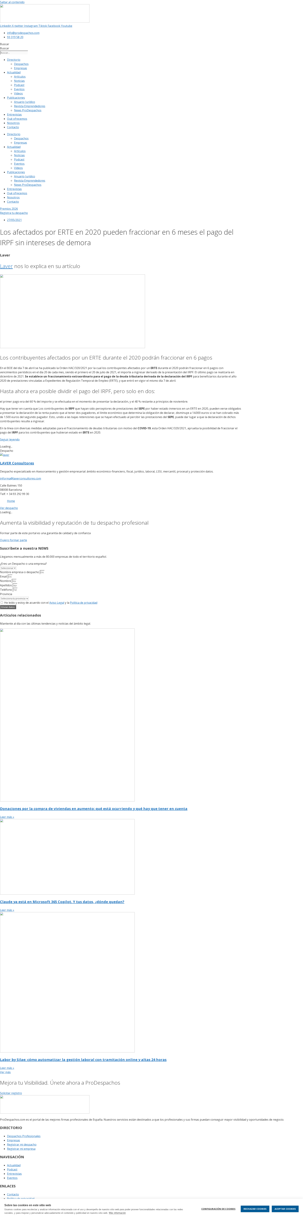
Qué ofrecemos (17, 119)
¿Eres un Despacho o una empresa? (23, 564)
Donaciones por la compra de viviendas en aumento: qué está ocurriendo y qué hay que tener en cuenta (93, 808)
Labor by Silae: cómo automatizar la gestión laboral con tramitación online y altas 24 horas (83, 1059)
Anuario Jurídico (24, 102)
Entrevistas (14, 114)
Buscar (4, 44)
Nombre (6, 581)
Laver (6, 266)
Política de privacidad (83, 603)
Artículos (20, 77)
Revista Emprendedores (29, 106)
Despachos (21, 64)
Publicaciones (16, 98)
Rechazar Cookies (255, 1208)
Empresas (20, 68)
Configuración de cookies (218, 1208)
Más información (117, 1213)
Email (4, 576)
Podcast (19, 85)
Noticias (19, 81)
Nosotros (13, 123)
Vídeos (18, 93)
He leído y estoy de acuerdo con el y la (50, 603)
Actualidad (14, 72)
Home (11, 501)
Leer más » (7, 817)
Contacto (13, 127)
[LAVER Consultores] (4, 455)
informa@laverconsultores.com (20, 478)
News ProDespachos (27, 110)
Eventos (19, 89)
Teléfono (6, 590)
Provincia (6, 594)
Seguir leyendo (10, 439)
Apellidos (6, 585)
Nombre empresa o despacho (20, 572)
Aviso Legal (56, 603)
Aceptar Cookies (285, 1208)
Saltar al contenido (12, 2)
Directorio (13, 60)
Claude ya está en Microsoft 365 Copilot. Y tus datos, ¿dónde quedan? (62, 901)
